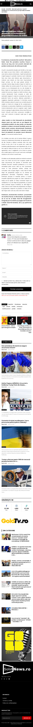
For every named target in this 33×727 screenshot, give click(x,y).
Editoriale (4, 409)
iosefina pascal (6, 308)
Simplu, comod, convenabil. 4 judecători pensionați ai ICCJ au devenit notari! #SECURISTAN (21, 563)
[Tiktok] (7, 679)
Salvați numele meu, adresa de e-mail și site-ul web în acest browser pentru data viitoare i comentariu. (16, 282)
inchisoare (19, 306)
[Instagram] (4, 679)
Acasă (3, 9)
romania (19, 308)
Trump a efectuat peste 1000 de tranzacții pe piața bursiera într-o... (16, 460)
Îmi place (6, 505)
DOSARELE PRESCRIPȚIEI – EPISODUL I (19, 609)
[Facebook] (3, 47)
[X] (6, 47)
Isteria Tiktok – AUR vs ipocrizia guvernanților (9, 326)
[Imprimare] (18, 47)
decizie (8, 306)
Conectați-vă (16, 505)
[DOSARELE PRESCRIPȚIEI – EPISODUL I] (6, 610)
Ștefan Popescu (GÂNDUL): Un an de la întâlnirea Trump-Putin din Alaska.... (15, 384)
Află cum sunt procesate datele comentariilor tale (14, 295)
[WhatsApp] (10, 47)
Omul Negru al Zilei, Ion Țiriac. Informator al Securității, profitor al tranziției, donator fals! (24, 329)
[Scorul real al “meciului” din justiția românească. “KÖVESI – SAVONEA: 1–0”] (6, 621)
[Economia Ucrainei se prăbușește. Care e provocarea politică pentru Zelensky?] (16, 437)
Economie (4, 486)
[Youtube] (9, 679)
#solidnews (18, 304)
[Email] (14, 47)
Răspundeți (9, 244)
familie (13, 306)
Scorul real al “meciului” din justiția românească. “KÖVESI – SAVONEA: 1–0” (21, 620)
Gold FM (8, 9)
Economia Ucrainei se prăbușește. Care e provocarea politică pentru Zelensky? (15, 421)
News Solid (4, 349)
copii (3, 306)
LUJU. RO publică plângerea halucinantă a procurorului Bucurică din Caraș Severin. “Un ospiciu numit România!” (21, 573)
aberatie (24, 304)
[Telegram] (21, 47)
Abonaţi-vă (27, 718)
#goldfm (10, 304)
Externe (3, 372)
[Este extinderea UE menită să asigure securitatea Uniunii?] (16, 362)
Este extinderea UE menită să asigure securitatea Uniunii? (14, 347)
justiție (13, 308)
